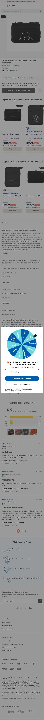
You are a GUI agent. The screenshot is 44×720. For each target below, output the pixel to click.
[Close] (40, 329)
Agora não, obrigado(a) (22, 385)
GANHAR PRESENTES (22, 378)
